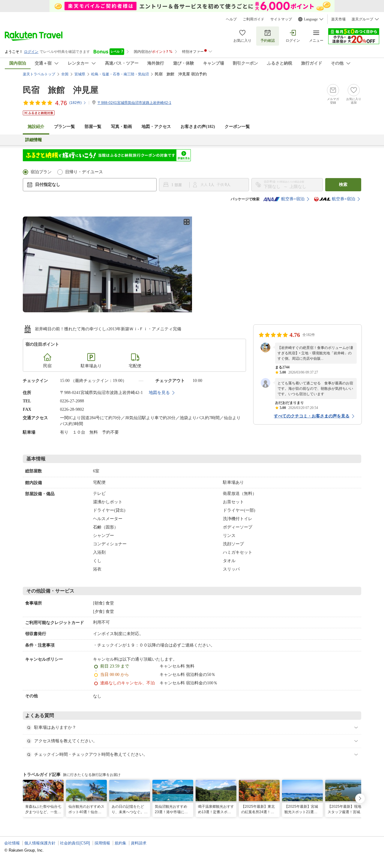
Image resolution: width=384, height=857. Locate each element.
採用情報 (102, 843)
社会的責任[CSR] (75, 843)
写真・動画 (121, 126)
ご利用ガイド (253, 19)
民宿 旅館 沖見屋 (60, 90)
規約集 (120, 843)
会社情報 (12, 843)
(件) (75, 102)
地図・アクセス (156, 126)
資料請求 (138, 843)
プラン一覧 (64, 126)
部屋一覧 (93, 126)
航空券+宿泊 (292, 199)
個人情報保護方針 (40, 843)
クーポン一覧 (237, 126)
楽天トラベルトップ (39, 74)
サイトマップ (281, 19)
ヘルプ (231, 19)
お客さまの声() (198, 126)
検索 (343, 184)
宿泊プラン (41, 172)
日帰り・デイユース (84, 172)
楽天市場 (338, 19)
